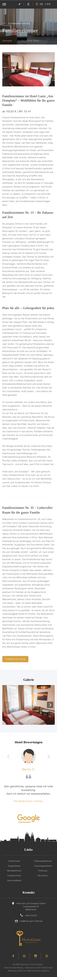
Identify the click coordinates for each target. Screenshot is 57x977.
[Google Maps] (24, 956)
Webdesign (12, 970)
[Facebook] (13, 956)
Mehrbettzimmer (14, 870)
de (41, 4)
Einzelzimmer (14, 861)
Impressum (29, 967)
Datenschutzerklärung (13, 967)
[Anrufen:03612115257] (28, 4)
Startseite (7, 40)
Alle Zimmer (43, 875)
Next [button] (48, 756)
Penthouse (42, 870)
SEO (21, 970)
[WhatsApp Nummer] (47, 956)
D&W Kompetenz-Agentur (38, 970)
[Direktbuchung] (19, 4)
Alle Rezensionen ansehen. (28, 801)
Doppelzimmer (14, 866)
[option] (28, 756)
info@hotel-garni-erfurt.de (31, 921)
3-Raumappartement (43, 866)
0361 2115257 (31, 915)
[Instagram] (36, 956)
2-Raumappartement (43, 861)
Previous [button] (8, 756)
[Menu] (4, 4)
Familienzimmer (14, 875)
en (48, 4)
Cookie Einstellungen (44, 967)
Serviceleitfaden (14, 880)
